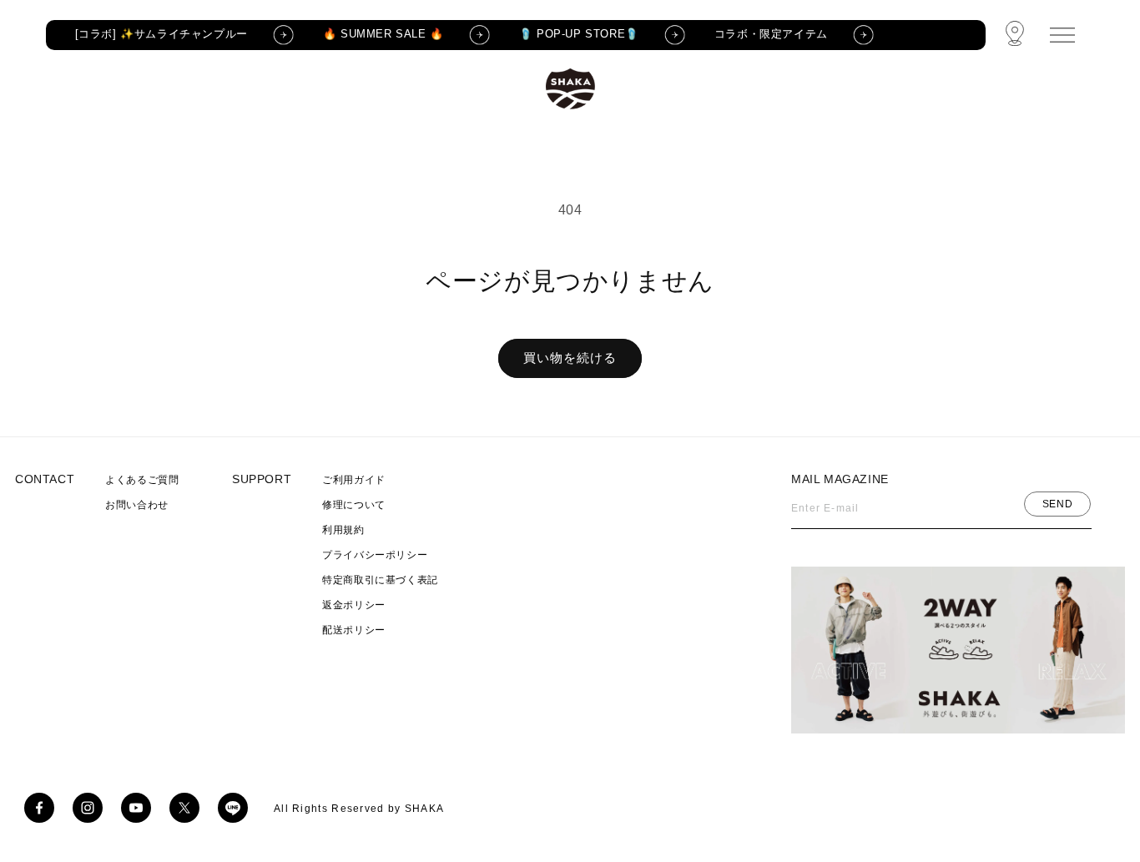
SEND (1057, 504)
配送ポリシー (354, 630)
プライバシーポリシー (374, 555)
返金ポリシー (354, 605)
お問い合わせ (137, 505)
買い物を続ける (570, 357)
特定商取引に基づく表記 (380, 580)
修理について (354, 505)
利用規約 (343, 530)
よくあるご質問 (142, 480)
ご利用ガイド (354, 480)
